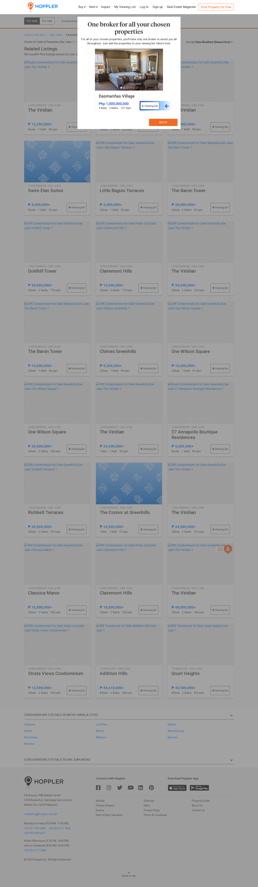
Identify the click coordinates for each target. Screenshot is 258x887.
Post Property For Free (216, 7)
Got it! (163, 122)
